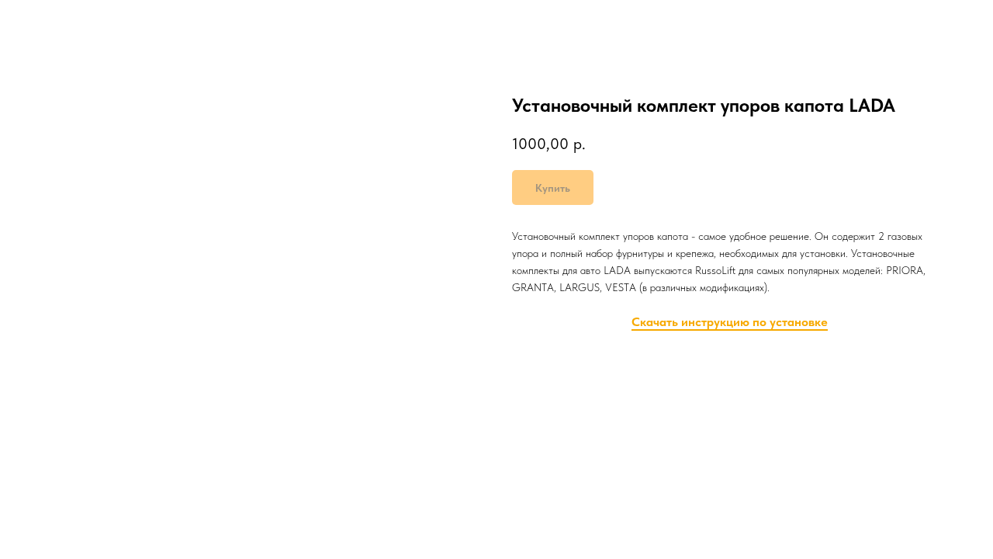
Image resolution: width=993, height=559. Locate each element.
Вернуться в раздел (76, 23)
